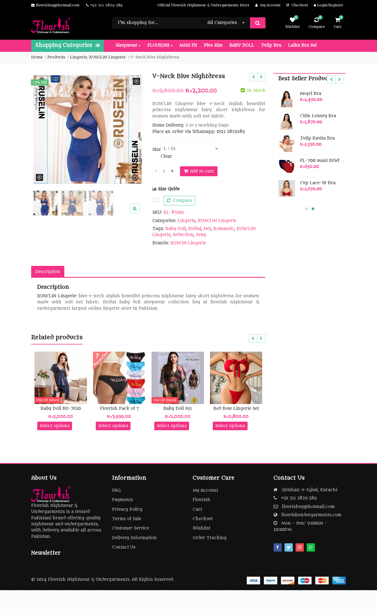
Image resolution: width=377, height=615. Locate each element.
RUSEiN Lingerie (188, 243)
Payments (122, 500)
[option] (87, 129)
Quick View (63, 409)
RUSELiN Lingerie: (57, 296)
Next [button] (134, 128)
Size (156, 149)
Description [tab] (47, 271)
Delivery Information (134, 538)
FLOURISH (159, 45)
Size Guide (168, 189)
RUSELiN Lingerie (217, 220)
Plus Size (213, 45)
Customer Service (130, 528)
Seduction (183, 234)
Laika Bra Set (302, 45)
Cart (197, 509)
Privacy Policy (127, 509)
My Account (205, 490)
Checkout (203, 519)
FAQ (116, 490)
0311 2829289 (231, 131)
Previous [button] (41, 128)
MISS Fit (188, 45)
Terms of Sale (126, 519)
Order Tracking (210, 538)
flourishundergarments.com (311, 515)
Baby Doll (175, 228)
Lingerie (186, 220)
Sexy (201, 234)
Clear (166, 156)
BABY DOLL (241, 45)
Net (207, 228)
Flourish (201, 500)
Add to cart (202, 171)
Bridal (194, 228)
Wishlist (201, 528)
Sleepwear (127, 45)
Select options (55, 426)
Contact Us (124, 547)
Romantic (223, 228)
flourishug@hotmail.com (308, 506)
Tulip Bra (271, 45)
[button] (139, 213)
